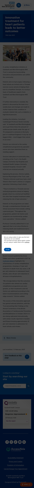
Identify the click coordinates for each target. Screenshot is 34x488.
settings (27, 242)
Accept (7, 249)
